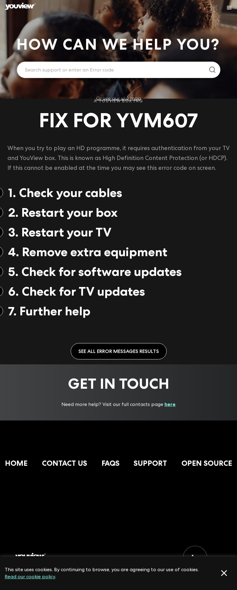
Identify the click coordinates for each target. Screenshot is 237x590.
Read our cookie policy (30, 576)
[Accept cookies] (224, 573)
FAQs (110, 463)
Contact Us (64, 463)
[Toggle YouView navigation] (229, 7)
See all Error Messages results (118, 351)
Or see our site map (118, 98)
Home (16, 463)
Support (150, 463)
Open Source (206, 463)
